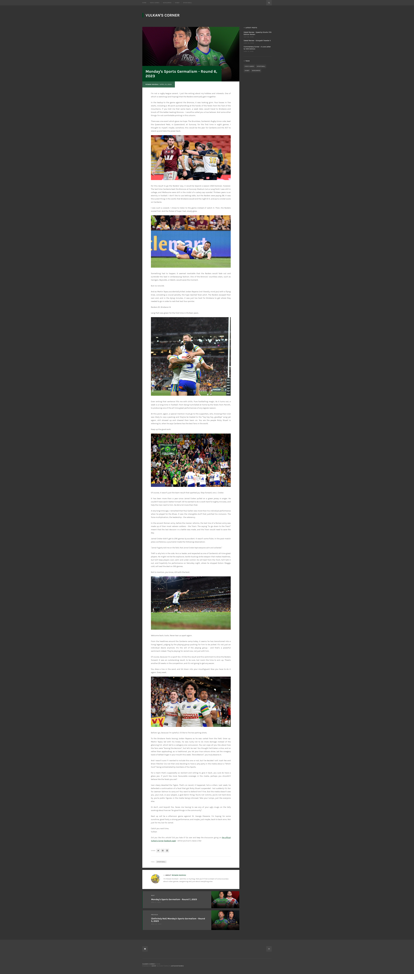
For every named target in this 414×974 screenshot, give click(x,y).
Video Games (154, 2)
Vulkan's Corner (163, 15)
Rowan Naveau (152, 84)
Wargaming (167, 2)
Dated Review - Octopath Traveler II (257, 40)
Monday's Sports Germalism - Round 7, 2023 (174, 899)
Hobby (177, 2)
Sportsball (187, 2)
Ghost (154, 966)
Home (144, 2)
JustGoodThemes (177, 966)
